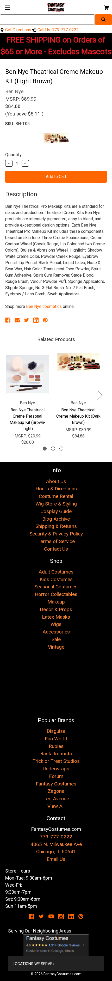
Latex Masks (56, 617)
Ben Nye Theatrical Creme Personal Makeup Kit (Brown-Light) (28, 419)
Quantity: (14, 154)
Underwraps (56, 769)
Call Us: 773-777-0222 (57, 29)
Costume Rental (56, 496)
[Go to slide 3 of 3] (61, 448)
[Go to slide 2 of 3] (53, 448)
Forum (56, 776)
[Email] (17, 320)
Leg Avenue (56, 799)
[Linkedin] (36, 320)
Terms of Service (56, 541)
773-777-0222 (56, 837)
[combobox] (47, 19)
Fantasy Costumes (56, 784)
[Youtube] (51, 916)
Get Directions (17, 29)
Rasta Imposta (56, 754)
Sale (56, 639)
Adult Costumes (56, 572)
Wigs (56, 624)
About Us (56, 481)
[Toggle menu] (7, 7)
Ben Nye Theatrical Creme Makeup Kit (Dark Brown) (78, 416)
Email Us (56, 859)
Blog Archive (56, 519)
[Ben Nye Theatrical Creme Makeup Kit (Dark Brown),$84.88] (78, 374)
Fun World (56, 739)
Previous (6, 395)
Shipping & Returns (56, 526)
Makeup (56, 602)
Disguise (56, 731)
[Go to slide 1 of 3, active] (45, 448)
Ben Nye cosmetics (44, 306)
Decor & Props (56, 609)
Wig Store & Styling (56, 504)
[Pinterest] (45, 320)
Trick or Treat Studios (56, 761)
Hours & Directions (56, 489)
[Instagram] (61, 916)
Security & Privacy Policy (56, 534)
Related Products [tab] (56, 339)
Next (100, 395)
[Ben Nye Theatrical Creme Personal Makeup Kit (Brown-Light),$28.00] (27, 374)
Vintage (56, 647)
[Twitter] (26, 320)
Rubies (56, 746)
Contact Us (56, 549)
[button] (56, 945)
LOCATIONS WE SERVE (32, 963)
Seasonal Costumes (56, 587)
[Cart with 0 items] (106, 6)
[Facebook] (7, 320)
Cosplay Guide (56, 511)
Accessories (56, 632)
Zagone (56, 791)
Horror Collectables (56, 594)
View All (56, 806)
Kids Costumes (56, 579)
